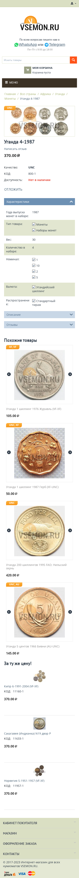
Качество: (11, 167)
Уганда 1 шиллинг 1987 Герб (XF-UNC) (32, 487)
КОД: (7, 174)
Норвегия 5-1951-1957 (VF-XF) (24, 781)
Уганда (60, 94)
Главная (10, 94)
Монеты (10, 98)
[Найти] (73, 60)
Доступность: (13, 180)
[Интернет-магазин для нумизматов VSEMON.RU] (39, 23)
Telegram (57, 44)
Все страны (28, 94)
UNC (10, 108)
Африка (45, 94)
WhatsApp (28, 44)
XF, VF (12, 347)
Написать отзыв (15, 149)
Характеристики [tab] (17, 202)
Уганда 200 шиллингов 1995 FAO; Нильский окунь (36, 566)
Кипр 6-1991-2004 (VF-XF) (21, 686)
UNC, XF (14, 425)
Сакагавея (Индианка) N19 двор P (27, 733)
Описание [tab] (13, 315)
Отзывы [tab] (12, 325)
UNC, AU (14, 584)
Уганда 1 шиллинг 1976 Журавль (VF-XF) (33, 409)
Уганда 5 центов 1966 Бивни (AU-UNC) (32, 646)
